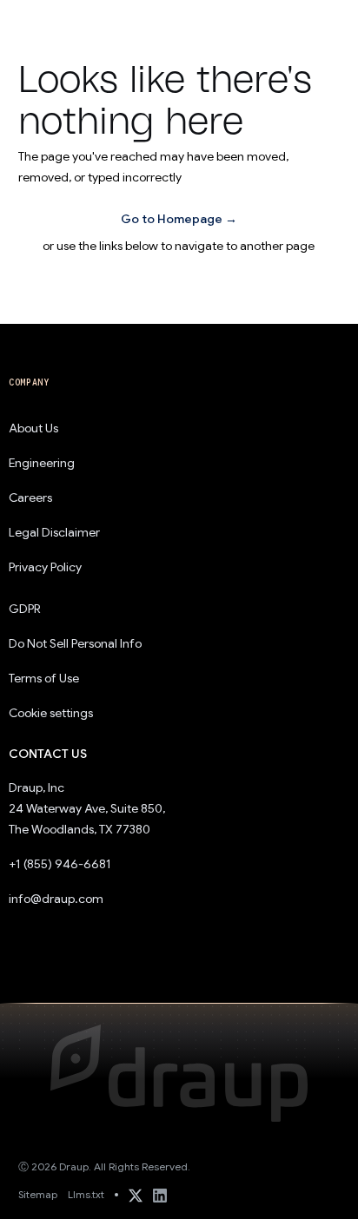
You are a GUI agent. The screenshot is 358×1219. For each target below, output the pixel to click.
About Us (33, 428)
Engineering (42, 463)
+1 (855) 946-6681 (60, 864)
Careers (30, 497)
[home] (55, 22)
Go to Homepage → (179, 219)
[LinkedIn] (160, 1195)
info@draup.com (56, 898)
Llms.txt (86, 1194)
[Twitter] (136, 1195)
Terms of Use (44, 678)
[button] (319, 22)
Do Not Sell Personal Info (75, 643)
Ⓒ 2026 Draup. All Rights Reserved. (104, 1166)
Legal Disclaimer (54, 532)
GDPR (25, 608)
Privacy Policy (45, 567)
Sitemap (37, 1194)
